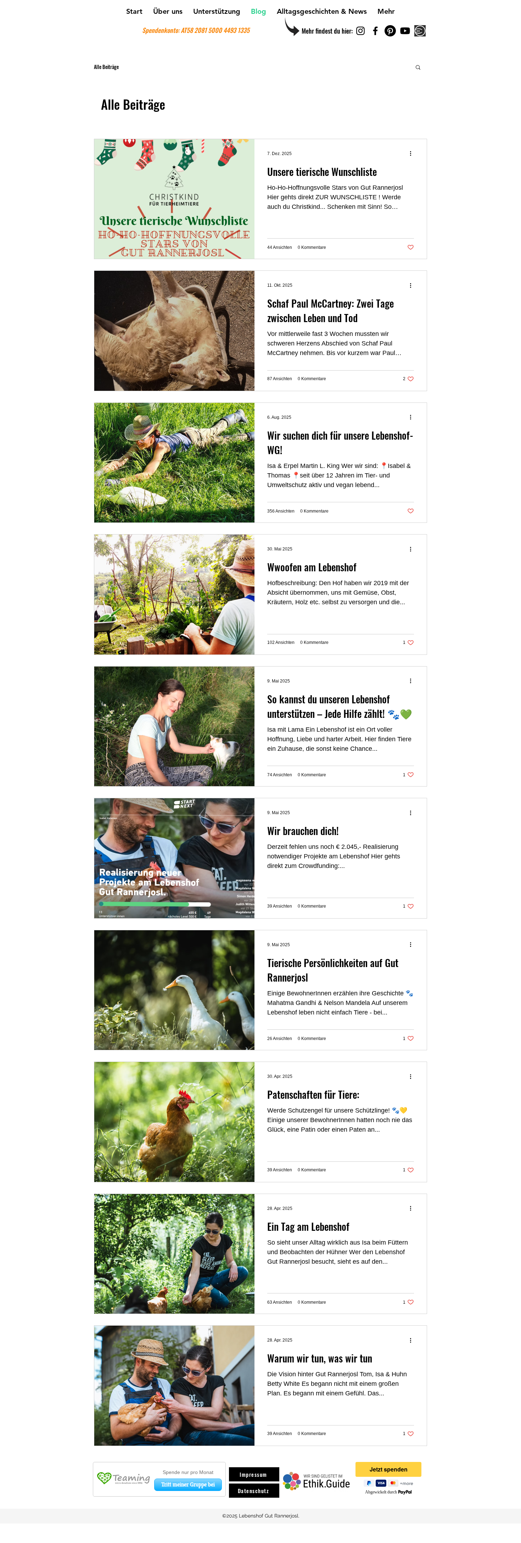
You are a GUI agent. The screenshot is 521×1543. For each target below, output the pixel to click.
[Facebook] (375, 30)
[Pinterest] (390, 30)
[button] (418, 68)
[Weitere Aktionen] (413, 153)
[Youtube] (405, 30)
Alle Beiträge (106, 66)
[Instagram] (360, 30)
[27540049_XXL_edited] (420, 30)
